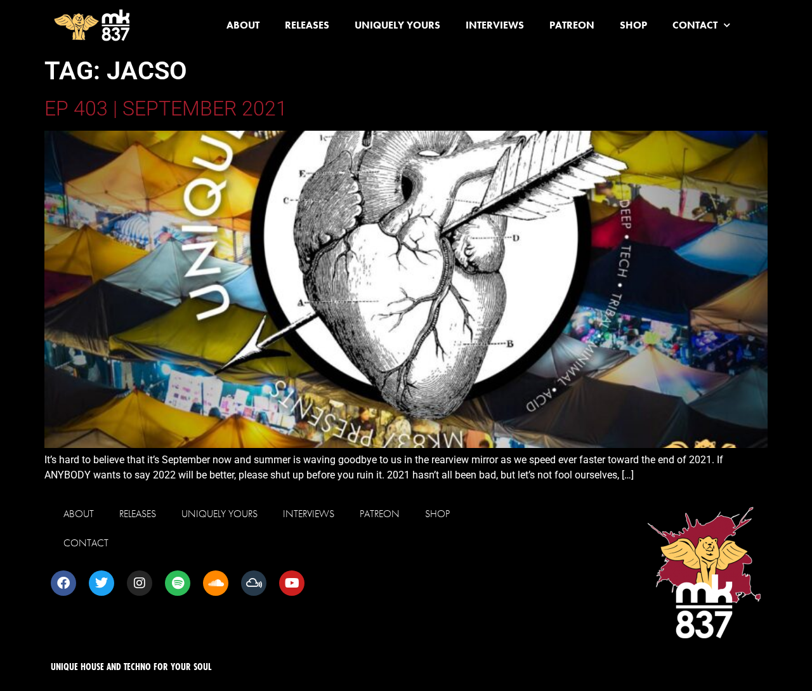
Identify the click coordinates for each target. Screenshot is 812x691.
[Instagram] (139, 583)
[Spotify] (177, 583)
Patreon (571, 25)
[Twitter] (101, 583)
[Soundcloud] (215, 583)
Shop (633, 25)
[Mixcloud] (253, 583)
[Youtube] (291, 583)
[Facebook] (63, 583)
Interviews (495, 25)
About (242, 25)
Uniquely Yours (397, 25)
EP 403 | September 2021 (165, 108)
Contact (694, 25)
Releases (307, 25)
